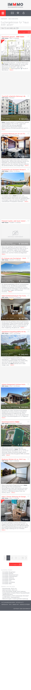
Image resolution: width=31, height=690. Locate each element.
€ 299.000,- (24, 482)
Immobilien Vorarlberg (8, 582)
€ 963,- (26, 59)
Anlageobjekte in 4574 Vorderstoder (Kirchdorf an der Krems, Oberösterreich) (15, 596)
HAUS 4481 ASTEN (13, 18)
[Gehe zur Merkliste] (18, 13)
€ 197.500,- (24, 318)
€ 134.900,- (24, 407)
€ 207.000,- (24, 281)
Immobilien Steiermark (8, 579)
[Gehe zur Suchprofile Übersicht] (12, 13)
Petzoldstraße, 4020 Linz (9, 588)
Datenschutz (20, 602)
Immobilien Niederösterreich (10, 575)
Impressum (4, 604)
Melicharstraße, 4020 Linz (9, 590)
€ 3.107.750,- (23, 445)
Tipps (10, 604)
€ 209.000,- (24, 156)
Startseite (4, 18)
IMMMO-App (15, 604)
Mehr (11, 70)
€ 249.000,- (24, 354)
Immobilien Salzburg (8, 578)
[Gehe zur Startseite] (15, 7)
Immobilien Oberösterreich (9, 576)
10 (23, 558)
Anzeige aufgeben (25, 604)
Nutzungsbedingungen (8, 602)
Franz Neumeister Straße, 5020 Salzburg (13, 591)
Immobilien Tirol (6, 580)
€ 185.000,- (24, 119)
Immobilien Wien (7, 583)
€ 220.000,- (24, 244)
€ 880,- (26, 519)
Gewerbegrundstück (10, 422)
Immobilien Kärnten (7, 573)
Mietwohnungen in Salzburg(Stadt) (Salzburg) (15, 598)
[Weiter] (26, 557)
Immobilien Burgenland (8, 572)
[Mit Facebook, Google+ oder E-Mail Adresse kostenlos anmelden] (23, 13)
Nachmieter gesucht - (13, 37)
